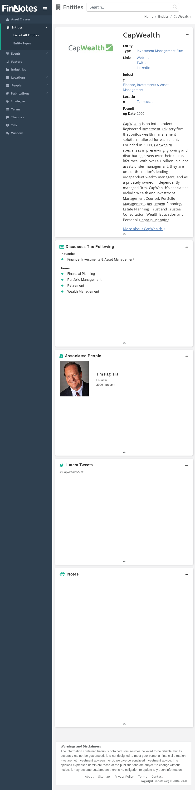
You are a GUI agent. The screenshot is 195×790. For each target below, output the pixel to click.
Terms (142, 776)
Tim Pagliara (107, 374)
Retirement (156, 203)
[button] (124, 132)
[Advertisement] (169, 650)
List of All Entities (26, 35)
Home (148, 16)
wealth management (159, 134)
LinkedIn (143, 67)
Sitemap (104, 776)
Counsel (152, 198)
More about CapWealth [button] (142, 228)
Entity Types (22, 43)
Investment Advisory (159, 129)
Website (143, 57)
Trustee (174, 209)
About (89, 776)
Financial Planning (154, 220)
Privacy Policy (124, 776)
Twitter (142, 62)
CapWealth (132, 123)
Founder (101, 380)
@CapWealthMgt (71, 472)
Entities (163, 16)
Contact (157, 776)
